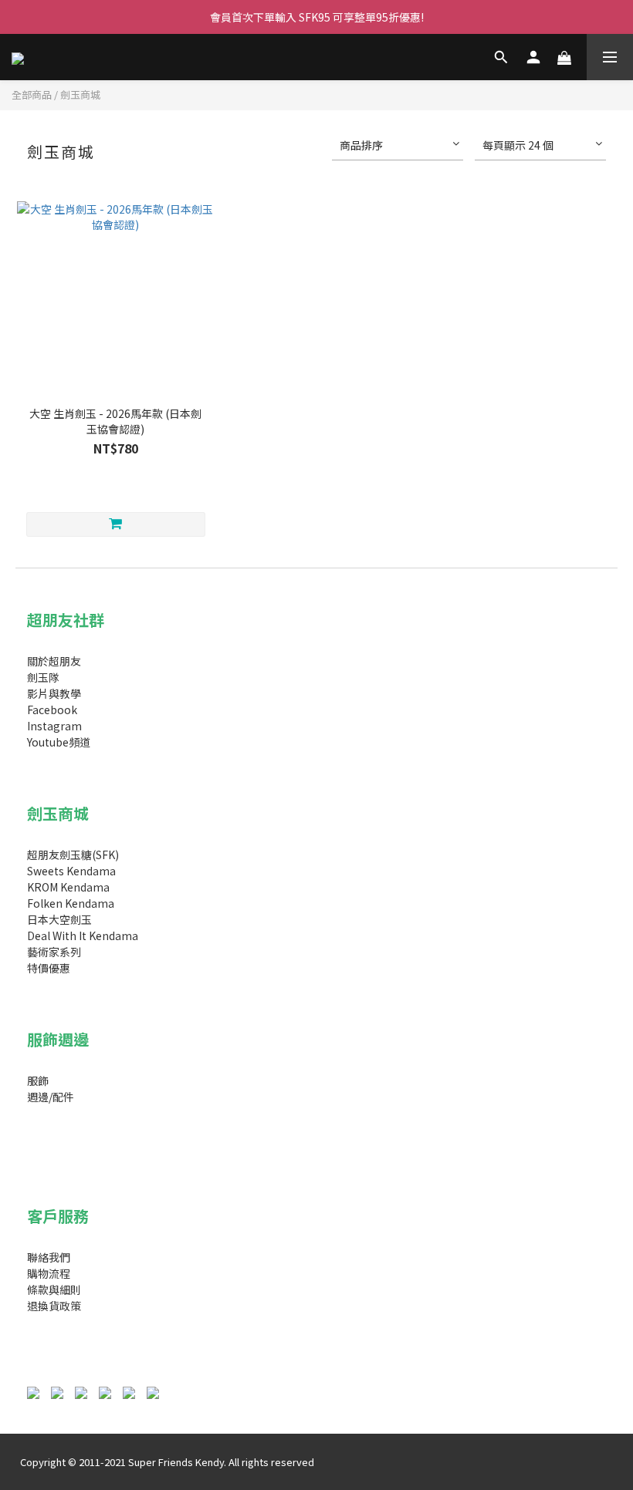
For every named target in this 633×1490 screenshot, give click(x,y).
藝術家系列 (54, 951)
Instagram (54, 725)
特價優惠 (48, 968)
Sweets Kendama (71, 870)
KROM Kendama (68, 887)
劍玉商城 (80, 94)
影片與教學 (54, 693)
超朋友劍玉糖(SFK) (73, 854)
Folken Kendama (70, 903)
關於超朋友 (54, 661)
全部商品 (32, 94)
